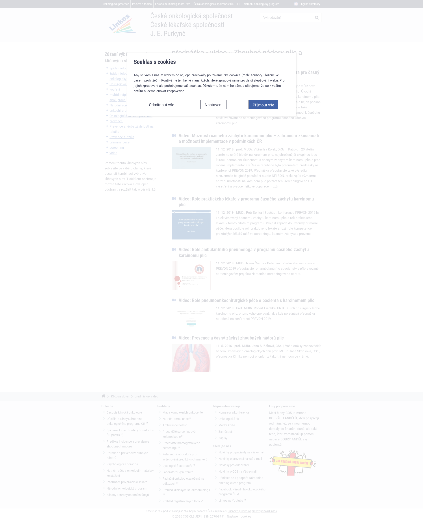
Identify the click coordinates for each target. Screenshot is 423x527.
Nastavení (213, 104)
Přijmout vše (263, 105)
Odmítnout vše (161, 104)
